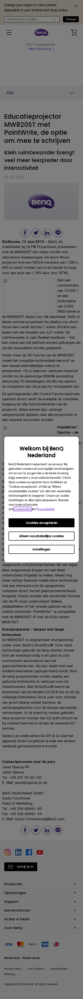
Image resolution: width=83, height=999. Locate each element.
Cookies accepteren (41, 523)
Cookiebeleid (22, 509)
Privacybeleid (45, 509)
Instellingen (41, 549)
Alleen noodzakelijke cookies (41, 536)
